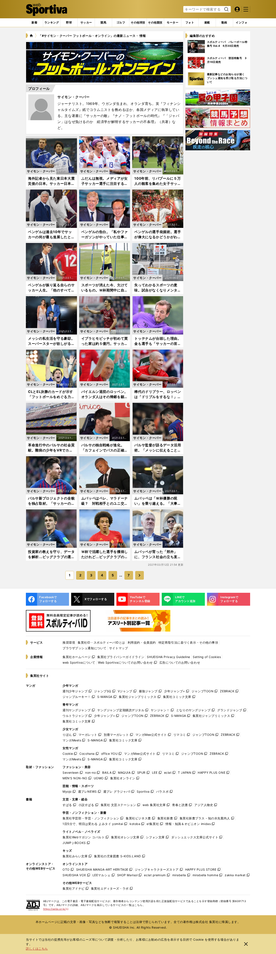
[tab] (68, 22)
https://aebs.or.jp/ (56, 908)
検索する (225, 9)
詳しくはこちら (37, 948)
